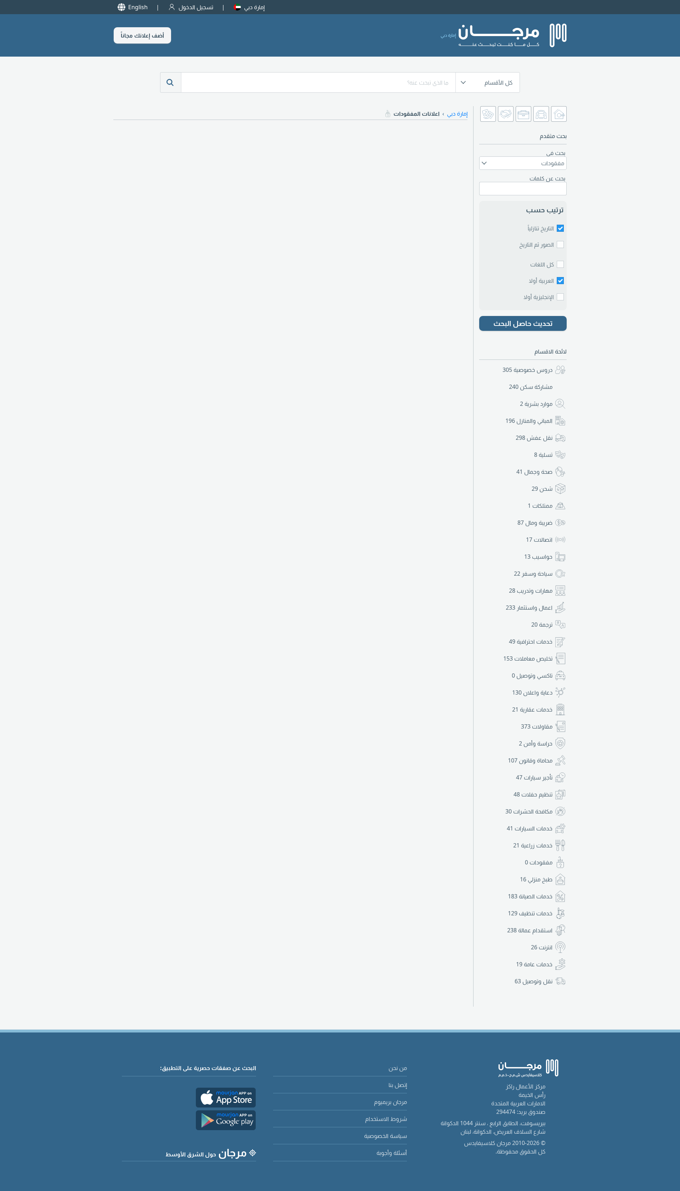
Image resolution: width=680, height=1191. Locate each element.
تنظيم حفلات (533, 794)
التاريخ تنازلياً (541, 228)
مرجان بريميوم (390, 1102)
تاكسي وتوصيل (532, 675)
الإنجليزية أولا (538, 296)
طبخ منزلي (536, 879)
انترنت (541, 947)
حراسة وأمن (535, 743)
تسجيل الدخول (195, 7)
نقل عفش (534, 438)
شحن (542, 489)
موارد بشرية (536, 404)
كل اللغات (542, 264)
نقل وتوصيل (533, 981)
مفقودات (538, 862)
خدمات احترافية (530, 641)
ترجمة (541, 624)
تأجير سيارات (534, 777)
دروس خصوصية (527, 370)
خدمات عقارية (532, 709)
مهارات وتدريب (530, 590)
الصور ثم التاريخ (536, 244)
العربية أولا (541, 280)
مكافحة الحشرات (528, 811)
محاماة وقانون (530, 760)
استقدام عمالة (529, 930)
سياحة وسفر (533, 573)
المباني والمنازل (528, 421)
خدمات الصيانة (530, 896)
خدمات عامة (534, 964)
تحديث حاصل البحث (523, 323)
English (138, 7)
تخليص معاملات (527, 658)
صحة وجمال (534, 472)
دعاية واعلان (532, 692)
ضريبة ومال (534, 523)
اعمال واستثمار (529, 607)
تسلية (543, 455)
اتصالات (539, 539)
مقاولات (536, 726)
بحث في (555, 153)
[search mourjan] (170, 82)
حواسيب (538, 556)
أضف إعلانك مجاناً (142, 35)
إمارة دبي (254, 7)
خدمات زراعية (532, 845)
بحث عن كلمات (547, 178)
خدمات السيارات (529, 828)
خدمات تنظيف (530, 913)
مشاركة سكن (530, 387)
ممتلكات (540, 506)
